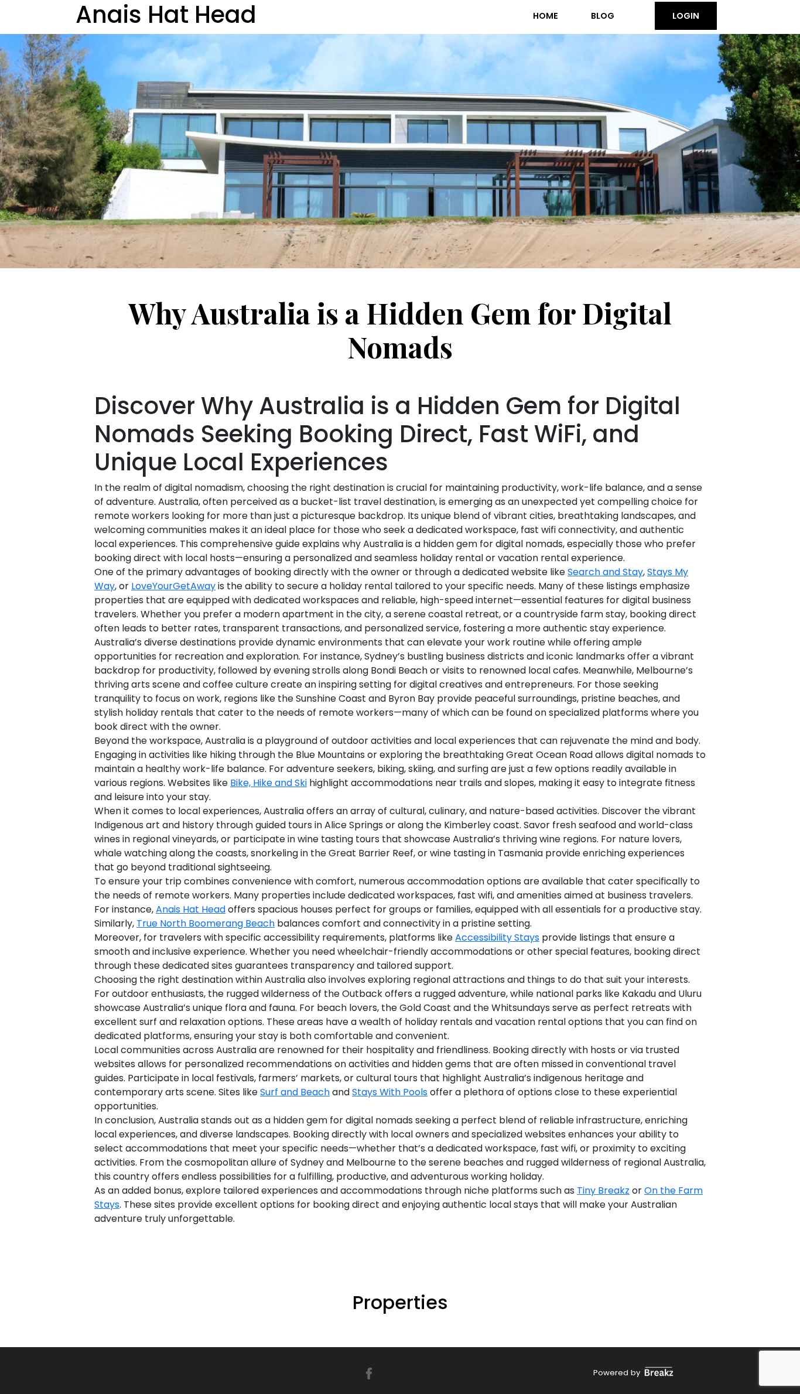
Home (545, 16)
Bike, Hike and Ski (268, 783)
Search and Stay (605, 572)
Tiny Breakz (603, 1190)
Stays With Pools (390, 1092)
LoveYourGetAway (173, 586)
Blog (602, 16)
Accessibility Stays (497, 937)
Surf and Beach (295, 1092)
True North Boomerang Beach (205, 923)
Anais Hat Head (190, 909)
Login (685, 16)
